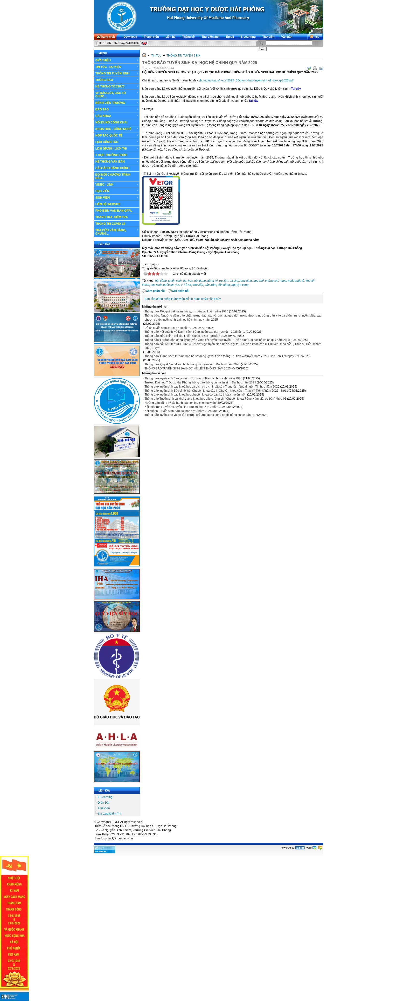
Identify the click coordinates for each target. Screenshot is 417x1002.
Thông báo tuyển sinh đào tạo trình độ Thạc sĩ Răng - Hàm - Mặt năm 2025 (193, 378)
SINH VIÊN (102, 197)
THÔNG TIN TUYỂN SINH (112, 73)
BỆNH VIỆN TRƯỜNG (110, 103)
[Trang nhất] (144, 55)
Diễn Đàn (104, 802)
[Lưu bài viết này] (321, 68)
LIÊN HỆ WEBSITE (107, 204)
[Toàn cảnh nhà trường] (117, 278)
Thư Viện (104, 808)
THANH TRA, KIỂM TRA (111, 217)
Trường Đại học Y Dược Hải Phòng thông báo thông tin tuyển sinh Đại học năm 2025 (200, 382)
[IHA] (117, 598)
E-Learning (105, 797)
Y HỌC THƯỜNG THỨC (111, 155)
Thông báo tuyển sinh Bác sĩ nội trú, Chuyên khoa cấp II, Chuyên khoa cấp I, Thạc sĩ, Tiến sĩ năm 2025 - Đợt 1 (216, 390)
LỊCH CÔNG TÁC (106, 142)
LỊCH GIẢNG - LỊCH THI (111, 148)
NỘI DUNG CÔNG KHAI (111, 122)
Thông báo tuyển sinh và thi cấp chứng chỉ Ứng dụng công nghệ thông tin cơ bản (198, 415)
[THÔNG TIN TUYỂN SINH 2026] (117, 566)
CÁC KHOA (103, 116)
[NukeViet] (300, 847)
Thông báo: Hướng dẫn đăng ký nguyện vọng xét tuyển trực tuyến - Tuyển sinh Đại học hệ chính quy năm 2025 (217, 340)
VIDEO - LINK (104, 184)
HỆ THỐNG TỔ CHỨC (110, 86)
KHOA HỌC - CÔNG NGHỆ (113, 129)
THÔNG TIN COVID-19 (110, 223)
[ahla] (117, 749)
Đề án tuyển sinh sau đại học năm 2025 (171, 328)
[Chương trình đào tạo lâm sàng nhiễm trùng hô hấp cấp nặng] (117, 375)
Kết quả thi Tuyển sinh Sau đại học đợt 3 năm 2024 (178, 411)
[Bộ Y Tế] (117, 677)
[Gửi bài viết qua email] (309, 68)
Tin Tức (156, 55)
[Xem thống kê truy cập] (104, 852)
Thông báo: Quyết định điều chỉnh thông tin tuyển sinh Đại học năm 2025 (192, 364)
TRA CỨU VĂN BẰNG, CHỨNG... (110, 232)
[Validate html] (314, 847)
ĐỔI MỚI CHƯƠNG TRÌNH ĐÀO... (113, 176)
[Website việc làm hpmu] (117, 310)
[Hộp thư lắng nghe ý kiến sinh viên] (117, 456)
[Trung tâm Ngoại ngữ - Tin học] (117, 423)
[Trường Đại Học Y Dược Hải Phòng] (208, 16)
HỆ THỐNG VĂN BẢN (110, 161)
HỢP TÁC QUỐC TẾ (108, 135)
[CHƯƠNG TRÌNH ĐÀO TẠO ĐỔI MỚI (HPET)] (117, 781)
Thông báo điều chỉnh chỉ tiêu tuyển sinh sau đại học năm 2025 (186, 336)
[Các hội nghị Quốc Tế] (117, 493)
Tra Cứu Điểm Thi (109, 813)
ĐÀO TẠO (102, 109)
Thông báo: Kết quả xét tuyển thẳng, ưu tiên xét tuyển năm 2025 (186, 311)
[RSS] (315, 37)
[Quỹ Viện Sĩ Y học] (117, 631)
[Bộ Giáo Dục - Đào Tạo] (117, 722)
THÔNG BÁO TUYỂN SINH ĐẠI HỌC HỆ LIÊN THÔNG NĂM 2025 (188, 368)
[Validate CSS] (320, 847)
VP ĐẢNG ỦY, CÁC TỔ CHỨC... (110, 94)
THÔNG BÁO (104, 80)
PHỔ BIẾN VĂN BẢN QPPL (113, 210)
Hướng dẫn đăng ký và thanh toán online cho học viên (180, 402)
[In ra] (315, 68)
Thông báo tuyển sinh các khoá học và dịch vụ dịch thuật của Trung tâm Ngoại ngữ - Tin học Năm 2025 (212, 386)
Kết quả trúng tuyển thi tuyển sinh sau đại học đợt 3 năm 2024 (185, 407)
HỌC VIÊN (102, 191)
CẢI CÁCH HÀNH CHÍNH (112, 168)
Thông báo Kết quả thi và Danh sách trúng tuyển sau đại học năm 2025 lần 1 (195, 331)
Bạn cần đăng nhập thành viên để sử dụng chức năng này (183, 299)
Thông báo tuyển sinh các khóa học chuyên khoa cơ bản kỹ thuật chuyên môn (195, 394)
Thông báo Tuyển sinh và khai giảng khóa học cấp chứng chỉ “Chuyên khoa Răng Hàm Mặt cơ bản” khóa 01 (215, 398)
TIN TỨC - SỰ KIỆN (108, 67)
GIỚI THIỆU (103, 60)
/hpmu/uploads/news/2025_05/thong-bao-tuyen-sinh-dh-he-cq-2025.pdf (246, 80)
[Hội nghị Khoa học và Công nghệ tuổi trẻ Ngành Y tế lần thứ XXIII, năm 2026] (117, 343)
